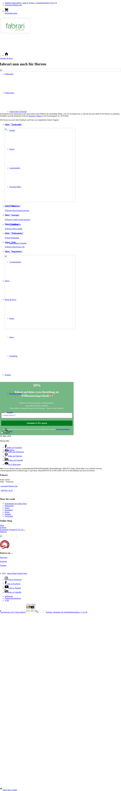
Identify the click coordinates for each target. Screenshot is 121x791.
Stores (7, 508)
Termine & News (6, 58)
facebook (3, 561)
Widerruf (3, 532)
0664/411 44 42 (7, 490)
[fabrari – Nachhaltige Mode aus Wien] (15, 34)
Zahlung (3, 527)
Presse (7, 512)
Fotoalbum (9, 510)
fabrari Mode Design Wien (17, 573)
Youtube (3, 565)
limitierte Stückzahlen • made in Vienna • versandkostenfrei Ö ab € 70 (31, 3)
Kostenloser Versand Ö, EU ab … (12, 530)
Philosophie (9, 506)
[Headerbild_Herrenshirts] (60, 71)
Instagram (3, 557)
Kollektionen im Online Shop (16, 504)
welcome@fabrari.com (13, 5)
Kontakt (8, 514)
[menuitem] (63, 3)
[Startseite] (6, 55)
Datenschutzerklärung (63, 429)
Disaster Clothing (35, 116)
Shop (2, 525)
